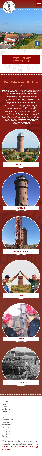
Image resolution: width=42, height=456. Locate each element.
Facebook (5, 427)
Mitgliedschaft (7, 420)
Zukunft (4, 406)
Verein (4, 404)
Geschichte (6, 409)
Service (4, 411)
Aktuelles (5, 402)
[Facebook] (37, 43)
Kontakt (5, 414)
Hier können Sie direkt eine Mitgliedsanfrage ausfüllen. (20, 447)
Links (3, 417)
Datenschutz (6, 425)
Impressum (6, 422)
